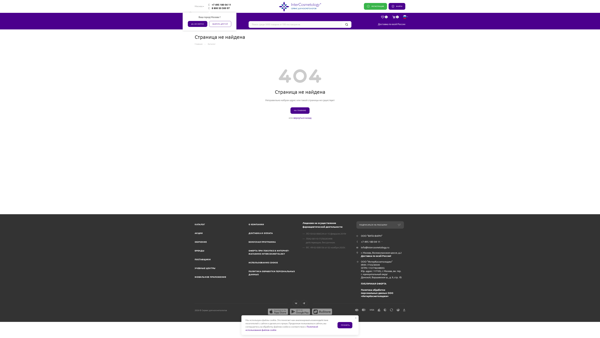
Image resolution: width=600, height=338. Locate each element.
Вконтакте (296, 303)
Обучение (201, 242)
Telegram (304, 303)
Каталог (200, 224)
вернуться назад (302, 118)
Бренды (199, 251)
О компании (256, 224)
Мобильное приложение (210, 277)
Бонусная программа (262, 242)
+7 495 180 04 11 (221, 4)
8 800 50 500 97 (221, 8)
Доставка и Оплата (261, 233)
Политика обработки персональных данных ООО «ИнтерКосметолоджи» (377, 293)
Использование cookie (263, 262)
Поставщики (203, 259)
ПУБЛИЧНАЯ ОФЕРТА (373, 283)
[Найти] (346, 24)
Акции (199, 233)
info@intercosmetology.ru (375, 247)
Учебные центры (205, 268)
